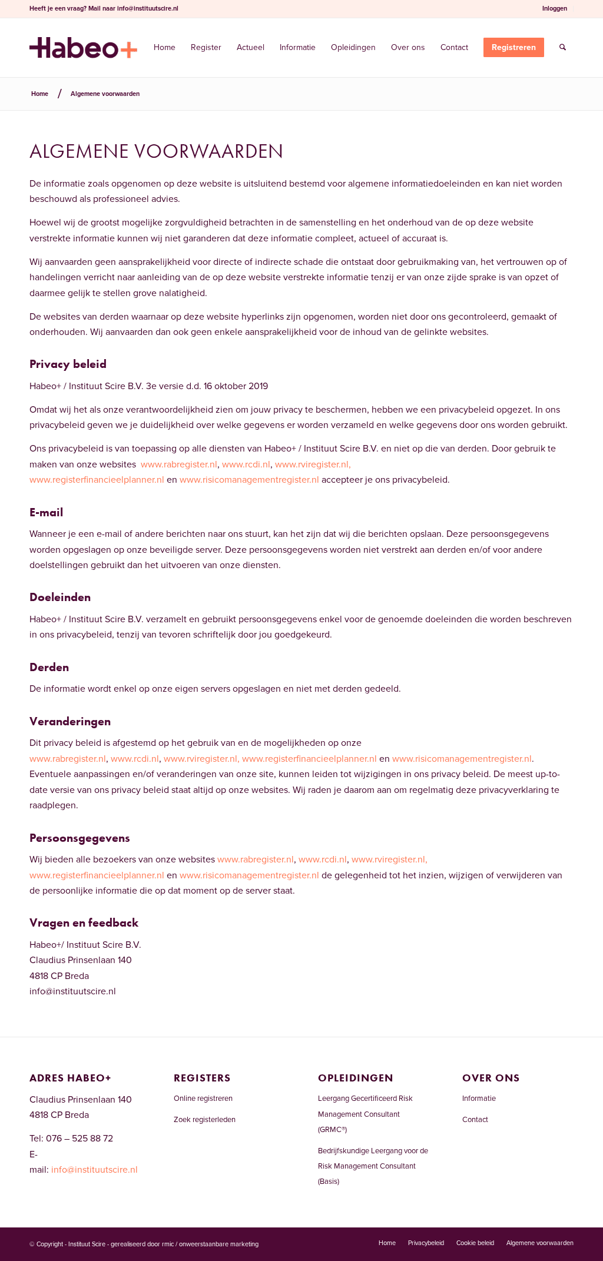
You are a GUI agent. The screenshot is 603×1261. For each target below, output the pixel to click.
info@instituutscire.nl (147, 8)
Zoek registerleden (205, 1119)
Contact (475, 1119)
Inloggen (554, 8)
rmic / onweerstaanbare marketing (210, 1244)
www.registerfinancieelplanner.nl (96, 480)
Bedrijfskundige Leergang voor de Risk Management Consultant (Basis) (373, 1166)
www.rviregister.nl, (313, 464)
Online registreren (203, 1098)
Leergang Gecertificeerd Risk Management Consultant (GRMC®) (365, 1114)
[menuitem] (555, 9)
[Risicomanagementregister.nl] (83, 47)
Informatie (479, 1098)
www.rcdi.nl (246, 464)
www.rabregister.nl (179, 464)
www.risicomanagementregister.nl (249, 480)
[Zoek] (563, 47)
